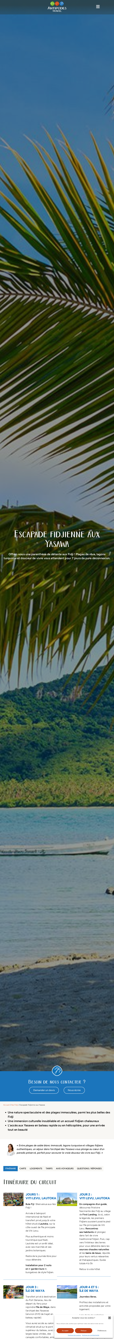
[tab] (10, 1168)
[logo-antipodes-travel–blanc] (57, 2)
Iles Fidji (14, 1105)
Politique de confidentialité (90, 1335)
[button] (109, 1318)
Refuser (84, 1331)
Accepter (65, 1331)
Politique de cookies (74, 1335)
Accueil (6, 1105)
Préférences (102, 1331)
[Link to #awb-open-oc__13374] (98, 7)
